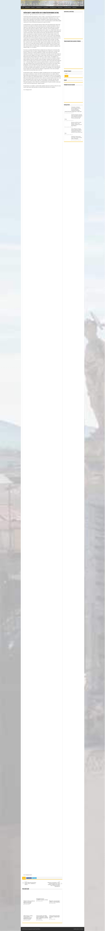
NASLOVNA (23, 7)
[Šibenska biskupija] (52, 3)
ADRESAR (74, 7)
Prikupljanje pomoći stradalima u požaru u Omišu (42, 899)
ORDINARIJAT (39, 7)
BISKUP (32, 7)
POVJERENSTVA (53, 7)
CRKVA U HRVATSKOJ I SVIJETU (36, 14)
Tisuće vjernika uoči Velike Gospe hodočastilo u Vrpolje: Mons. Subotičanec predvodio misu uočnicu (42, 917)
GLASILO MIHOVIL (67, 7)
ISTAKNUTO (44, 14)
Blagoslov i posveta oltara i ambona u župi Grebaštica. (54, 901)
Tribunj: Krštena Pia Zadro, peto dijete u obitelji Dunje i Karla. (54, 916)
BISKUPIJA (27, 7)
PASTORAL (60, 7)
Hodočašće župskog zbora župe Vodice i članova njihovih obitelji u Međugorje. (76, 137)
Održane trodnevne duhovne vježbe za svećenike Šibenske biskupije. (29, 902)
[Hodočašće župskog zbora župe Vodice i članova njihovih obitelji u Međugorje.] (68, 138)
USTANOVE (46, 7)
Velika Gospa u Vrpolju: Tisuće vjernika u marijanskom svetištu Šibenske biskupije (28, 917)
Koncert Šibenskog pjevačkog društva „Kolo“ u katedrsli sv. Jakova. (30, 883)
